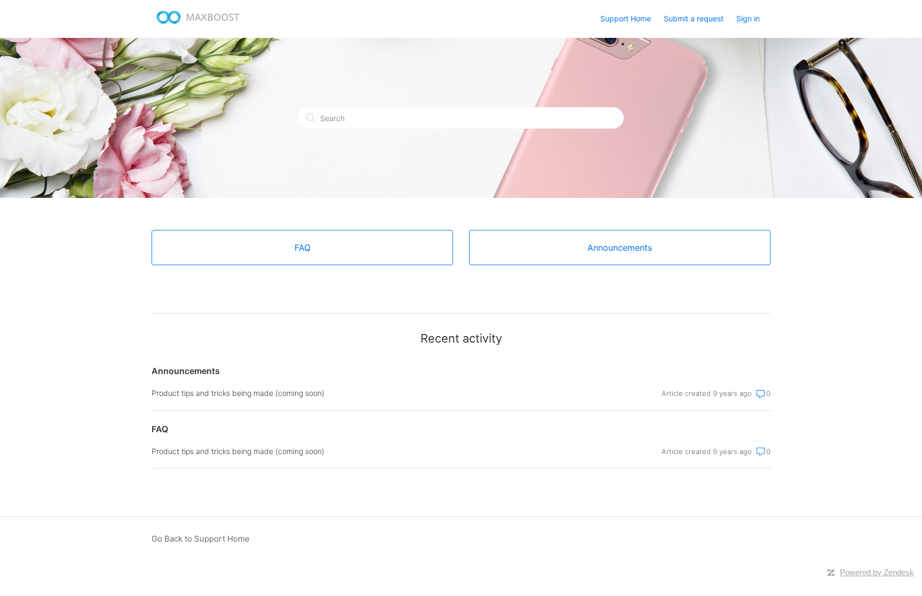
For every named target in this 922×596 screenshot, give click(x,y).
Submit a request (694, 18)
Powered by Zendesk (877, 572)
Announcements (186, 370)
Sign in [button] (748, 18)
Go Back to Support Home (201, 539)
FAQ (160, 429)
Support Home (625, 18)
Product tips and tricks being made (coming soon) (238, 393)
